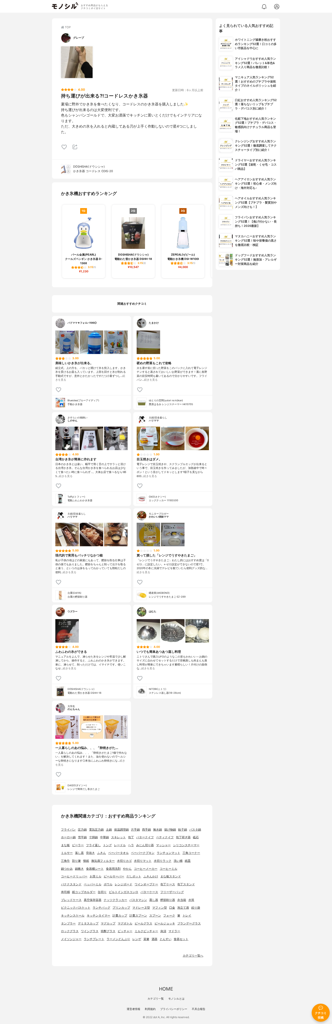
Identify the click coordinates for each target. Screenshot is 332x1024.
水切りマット (143, 860)
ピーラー (78, 845)
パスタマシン (138, 900)
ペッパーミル (92, 884)
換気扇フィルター (103, 860)
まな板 (65, 845)
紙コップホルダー (84, 892)
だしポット (133, 876)
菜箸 (146, 939)
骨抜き (90, 853)
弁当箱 (181, 900)
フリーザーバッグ (172, 892)
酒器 (154, 939)
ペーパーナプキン (142, 853)
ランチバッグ (101, 907)
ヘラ (131, 845)
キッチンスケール (72, 915)
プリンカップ (121, 907)
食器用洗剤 (113, 868)
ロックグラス (70, 931)
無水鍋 (157, 829)
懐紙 (86, 860)
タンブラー (68, 923)
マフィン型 (159, 907)
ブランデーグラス (189, 923)
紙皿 (188, 860)
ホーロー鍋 (68, 837)
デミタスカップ (88, 923)
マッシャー (163, 845)
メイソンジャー (71, 939)
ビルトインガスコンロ (123, 892)
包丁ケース (167, 884)
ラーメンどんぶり (118, 939)
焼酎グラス (108, 931)
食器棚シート (95, 868)
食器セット (181, 939)
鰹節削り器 (167, 900)
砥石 (196, 837)
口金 (172, 907)
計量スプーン (138, 915)
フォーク (169, 915)
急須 (163, 931)
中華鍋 (104, 837)
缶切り (102, 892)
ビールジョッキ (164, 923)
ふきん (101, 853)
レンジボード (123, 884)
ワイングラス (89, 931)
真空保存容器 (92, 900)
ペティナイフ (165, 837)
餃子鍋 (182, 829)
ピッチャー (125, 931)
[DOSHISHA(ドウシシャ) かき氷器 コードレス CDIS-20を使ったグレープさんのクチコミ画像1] (77, 62)
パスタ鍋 (195, 829)
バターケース (149, 892)
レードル (120, 845)
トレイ (186, 915)
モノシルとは (176, 998)
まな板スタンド (170, 876)
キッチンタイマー (98, 915)
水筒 (191, 900)
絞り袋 (195, 907)
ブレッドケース (71, 900)
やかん (127, 868)
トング (107, 845)
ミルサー (67, 853)
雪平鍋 (82, 837)
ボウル (108, 884)
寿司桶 (65, 892)
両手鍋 (146, 829)
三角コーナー (191, 853)
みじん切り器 (145, 845)
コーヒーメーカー (145, 868)
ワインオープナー (146, 884)
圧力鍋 (82, 829)
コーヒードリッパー (74, 876)
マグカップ (108, 923)
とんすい (165, 939)
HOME (166, 989)
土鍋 (109, 829)
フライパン (68, 829)
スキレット (118, 837)
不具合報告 (198, 1009)
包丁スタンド (186, 884)
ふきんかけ (150, 876)
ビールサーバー (114, 876)
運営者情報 (133, 1009)
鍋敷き (79, 868)
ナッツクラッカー (115, 900)
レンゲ (136, 939)
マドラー (174, 931)
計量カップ (119, 915)
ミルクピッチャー (146, 931)
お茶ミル (95, 876)
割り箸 (76, 860)
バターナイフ (145, 837)
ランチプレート (94, 939)
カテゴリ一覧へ (193, 955)
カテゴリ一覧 (155, 998)
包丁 (131, 837)
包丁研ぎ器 (183, 837)
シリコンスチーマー (186, 845)
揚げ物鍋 (170, 829)
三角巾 (65, 860)
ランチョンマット (168, 853)
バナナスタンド (71, 884)
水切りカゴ (124, 860)
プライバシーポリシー (173, 1009)
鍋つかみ (67, 868)
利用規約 (150, 1009)
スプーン (155, 915)
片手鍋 (135, 829)
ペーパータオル (118, 853)
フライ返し (93, 845)
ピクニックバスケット (75, 907)
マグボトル (125, 923)
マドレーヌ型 (141, 907)
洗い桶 (178, 860)
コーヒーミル (168, 868)
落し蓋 (79, 853)
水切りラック (162, 860)
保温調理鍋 (121, 829)
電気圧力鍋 (96, 829)
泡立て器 (183, 907)
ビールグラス (143, 923)
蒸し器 (153, 900)
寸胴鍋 (93, 837)
